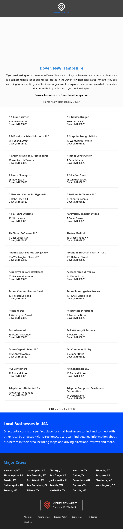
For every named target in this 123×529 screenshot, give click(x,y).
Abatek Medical (76, 233)
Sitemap (93, 516)
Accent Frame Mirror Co (81, 272)
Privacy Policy (60, 516)
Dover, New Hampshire (61, 68)
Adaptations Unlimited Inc (24, 388)
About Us (28, 516)
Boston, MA (10, 490)
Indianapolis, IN (13, 485)
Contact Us (77, 516)
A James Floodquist (20, 175)
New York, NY (12, 470)
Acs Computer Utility (79, 349)
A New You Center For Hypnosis (27, 194)
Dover (76, 101)
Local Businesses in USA (26, 423)
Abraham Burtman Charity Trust (86, 252)
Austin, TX (10, 480)
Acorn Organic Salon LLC (23, 349)
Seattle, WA (56, 485)
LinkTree (28, 522)
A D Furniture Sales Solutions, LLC (29, 136)
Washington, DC (105, 485)
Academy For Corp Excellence (26, 272)
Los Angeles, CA (36, 470)
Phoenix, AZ (103, 470)
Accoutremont (17, 330)
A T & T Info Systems (21, 213)
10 (74, 408)
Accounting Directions (80, 310)
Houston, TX (80, 470)
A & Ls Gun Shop (76, 175)
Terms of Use (44, 516)
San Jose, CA (103, 475)
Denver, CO (79, 485)
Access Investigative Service (83, 291)
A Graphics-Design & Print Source (28, 155)
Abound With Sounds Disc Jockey (28, 252)
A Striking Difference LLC (81, 194)
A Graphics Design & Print (82, 136)
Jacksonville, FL (59, 480)
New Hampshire (61, 101)
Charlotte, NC (104, 480)
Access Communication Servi (26, 291)
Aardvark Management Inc (83, 213)
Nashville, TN (58, 490)
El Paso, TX (33, 490)
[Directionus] (61, 13)
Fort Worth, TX (35, 480)
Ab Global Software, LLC (23, 233)
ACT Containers (18, 368)
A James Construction (79, 155)
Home (46, 101)
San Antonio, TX (36, 475)
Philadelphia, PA (13, 475)
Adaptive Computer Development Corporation (86, 390)
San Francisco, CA (37, 485)
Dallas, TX (78, 475)
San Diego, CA (58, 475)
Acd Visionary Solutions (81, 330)
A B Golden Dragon (78, 117)
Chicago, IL (56, 470)
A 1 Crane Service (19, 117)
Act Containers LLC (78, 368)
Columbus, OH (81, 480)
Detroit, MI (79, 490)
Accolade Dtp (16, 310)
